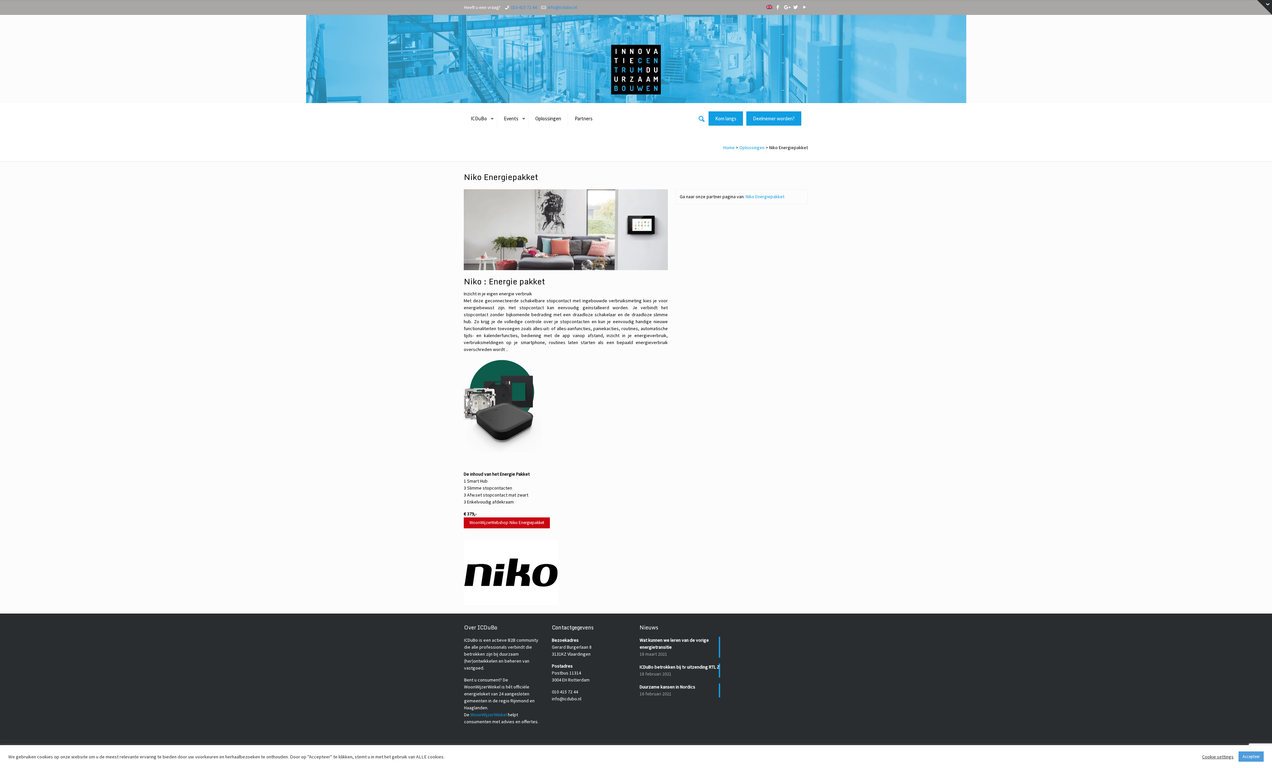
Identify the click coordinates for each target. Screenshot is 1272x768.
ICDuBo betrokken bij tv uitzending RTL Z (679, 667)
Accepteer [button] (1251, 756)
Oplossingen (752, 147)
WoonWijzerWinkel (488, 715)
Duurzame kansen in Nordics (667, 687)
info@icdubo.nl (562, 7)
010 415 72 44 (524, 7)
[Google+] (786, 7)
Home (729, 147)
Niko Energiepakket (765, 197)
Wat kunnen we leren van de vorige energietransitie (674, 643)
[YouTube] (804, 7)
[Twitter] (795, 7)
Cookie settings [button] (1218, 757)
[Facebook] (777, 7)
